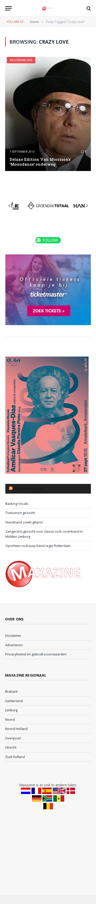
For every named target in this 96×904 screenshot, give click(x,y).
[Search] (88, 8)
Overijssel (13, 738)
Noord (10, 719)
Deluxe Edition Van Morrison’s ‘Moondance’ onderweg (40, 162)
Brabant (11, 691)
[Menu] (8, 8)
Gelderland (14, 701)
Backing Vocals (16, 503)
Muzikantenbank (28, 488)
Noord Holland (16, 728)
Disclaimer (13, 635)
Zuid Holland (15, 756)
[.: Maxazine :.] (48, 8)
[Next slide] (87, 206)
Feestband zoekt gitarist (24, 522)
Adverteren (14, 645)
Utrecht (10, 747)
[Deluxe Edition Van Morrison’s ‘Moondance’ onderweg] (48, 114)
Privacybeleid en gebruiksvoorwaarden (36, 654)
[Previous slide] (9, 206)
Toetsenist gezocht (20, 512)
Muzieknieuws (21, 60)
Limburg (11, 710)
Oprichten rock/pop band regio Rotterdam (37, 545)
